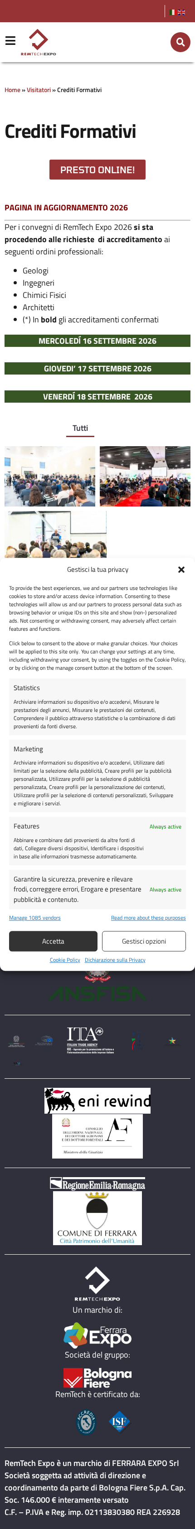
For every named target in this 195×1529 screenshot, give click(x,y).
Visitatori (39, 89)
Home (12, 89)
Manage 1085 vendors (35, 918)
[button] (181, 570)
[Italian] (174, 11)
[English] (182, 11)
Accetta (53, 941)
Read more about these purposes (148, 918)
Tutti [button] (80, 428)
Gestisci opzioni (144, 941)
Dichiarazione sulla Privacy (115, 960)
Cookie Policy (65, 960)
